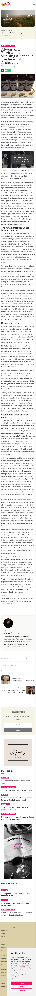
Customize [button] (22, 990)
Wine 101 (4, 794)
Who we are (4, 941)
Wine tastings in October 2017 (22, 681)
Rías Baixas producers (7, 965)
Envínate (12, 127)
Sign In (18, 730)
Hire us (3, 951)
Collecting (5, 804)
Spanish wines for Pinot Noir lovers (16, 790)
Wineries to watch (8, 45)
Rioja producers (5, 955)
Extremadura (5, 134)
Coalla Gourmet (6, 604)
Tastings (5, 777)
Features (9, 30)
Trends (4, 890)
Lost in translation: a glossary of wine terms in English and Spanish (17, 799)
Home (3, 30)
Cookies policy (5, 930)
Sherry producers (5, 961)
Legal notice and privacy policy (9, 927)
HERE (22, 967)
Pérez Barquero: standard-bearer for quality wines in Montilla (16, 914)
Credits (3, 933)
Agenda (3, 983)
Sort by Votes (29, 658)
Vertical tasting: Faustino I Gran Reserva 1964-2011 (14, 808)
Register (3, 947)
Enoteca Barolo (23, 598)
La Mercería (5, 601)
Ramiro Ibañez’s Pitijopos (19, 411)
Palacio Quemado (24, 132)
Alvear (30, 134)
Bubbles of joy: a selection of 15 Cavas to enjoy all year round (17, 818)
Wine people (4, 972)
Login (13, 659)
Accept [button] (22, 983)
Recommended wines (8, 787)
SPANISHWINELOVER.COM (21, 957)
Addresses (4, 986)
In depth (5, 900)
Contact (3, 944)
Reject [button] (21, 986)
